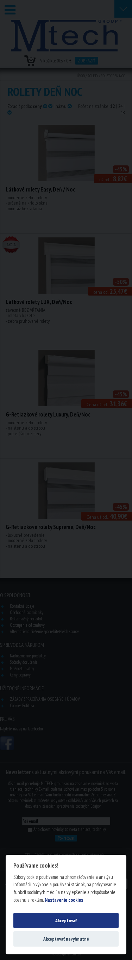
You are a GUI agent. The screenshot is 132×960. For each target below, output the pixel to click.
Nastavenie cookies (64, 900)
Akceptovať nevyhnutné (66, 939)
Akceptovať (66, 920)
